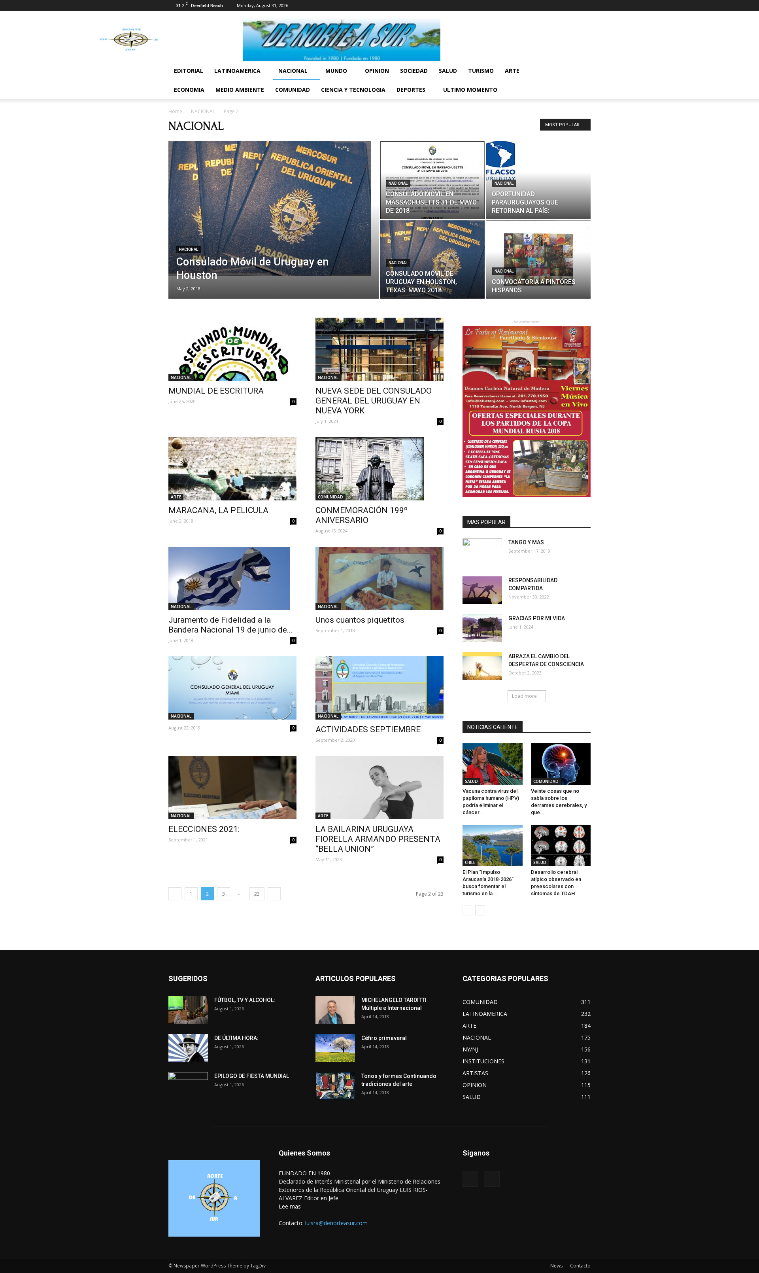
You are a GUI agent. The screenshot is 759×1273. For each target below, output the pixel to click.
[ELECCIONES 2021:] (232, 787)
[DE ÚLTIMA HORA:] (188, 1048)
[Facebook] (572, 5)
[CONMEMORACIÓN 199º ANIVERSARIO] (379, 468)
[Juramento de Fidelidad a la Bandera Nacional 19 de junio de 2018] (232, 578)
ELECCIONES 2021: (204, 829)
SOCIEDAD (414, 70)
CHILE (470, 862)
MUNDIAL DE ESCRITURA (216, 391)
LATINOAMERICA (237, 70)
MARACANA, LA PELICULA (218, 510)
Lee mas (290, 1206)
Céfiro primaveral (384, 1038)
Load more (524, 696)
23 (257, 893)
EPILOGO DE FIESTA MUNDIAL (251, 1076)
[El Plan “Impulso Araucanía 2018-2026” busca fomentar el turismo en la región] (493, 845)
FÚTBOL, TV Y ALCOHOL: (244, 1000)
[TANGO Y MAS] (482, 552)
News (556, 1265)
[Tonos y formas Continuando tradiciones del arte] (335, 1086)
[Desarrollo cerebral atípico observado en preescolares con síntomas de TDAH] (561, 845)
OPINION (377, 70)
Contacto (580, 1265)
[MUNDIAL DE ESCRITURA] (232, 349)
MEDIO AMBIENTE (239, 89)
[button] (581, 71)
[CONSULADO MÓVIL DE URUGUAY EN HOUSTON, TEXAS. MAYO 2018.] (432, 259)
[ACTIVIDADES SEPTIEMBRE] (379, 688)
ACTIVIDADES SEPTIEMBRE (368, 729)
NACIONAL (293, 70)
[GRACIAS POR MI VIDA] (482, 628)
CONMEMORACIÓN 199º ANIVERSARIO (361, 515)
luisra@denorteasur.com (336, 1223)
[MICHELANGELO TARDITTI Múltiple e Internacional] (335, 1010)
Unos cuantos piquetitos (359, 620)
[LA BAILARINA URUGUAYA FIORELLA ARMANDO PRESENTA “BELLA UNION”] (379, 787)
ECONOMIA (189, 89)
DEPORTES (410, 89)
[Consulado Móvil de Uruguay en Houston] (273, 208)
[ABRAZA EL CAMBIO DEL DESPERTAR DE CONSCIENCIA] (482, 666)
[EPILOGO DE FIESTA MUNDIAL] (188, 1086)
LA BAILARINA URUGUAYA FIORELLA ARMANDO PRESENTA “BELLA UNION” (377, 839)
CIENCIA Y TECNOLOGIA (353, 89)
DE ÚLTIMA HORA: (236, 1038)
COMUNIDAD (292, 89)
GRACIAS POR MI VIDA (536, 618)
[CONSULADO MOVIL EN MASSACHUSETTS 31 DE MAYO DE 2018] (432, 180)
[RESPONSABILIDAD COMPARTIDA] (482, 590)
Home (175, 111)
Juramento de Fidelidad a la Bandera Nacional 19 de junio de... (230, 625)
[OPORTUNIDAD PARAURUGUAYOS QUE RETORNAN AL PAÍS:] (538, 160)
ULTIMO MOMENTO (470, 89)
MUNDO (336, 70)
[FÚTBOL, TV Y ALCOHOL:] (188, 1010)
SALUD (448, 70)
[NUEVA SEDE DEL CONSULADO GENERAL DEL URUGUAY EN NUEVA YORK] (379, 349)
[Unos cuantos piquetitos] (379, 578)
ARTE (512, 70)
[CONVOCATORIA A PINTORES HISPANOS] (538, 259)
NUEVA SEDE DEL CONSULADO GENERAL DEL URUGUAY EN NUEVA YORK (373, 400)
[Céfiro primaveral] (335, 1048)
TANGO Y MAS (526, 542)
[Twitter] (585, 5)
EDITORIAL (188, 70)
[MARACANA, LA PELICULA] (232, 468)
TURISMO (481, 70)
